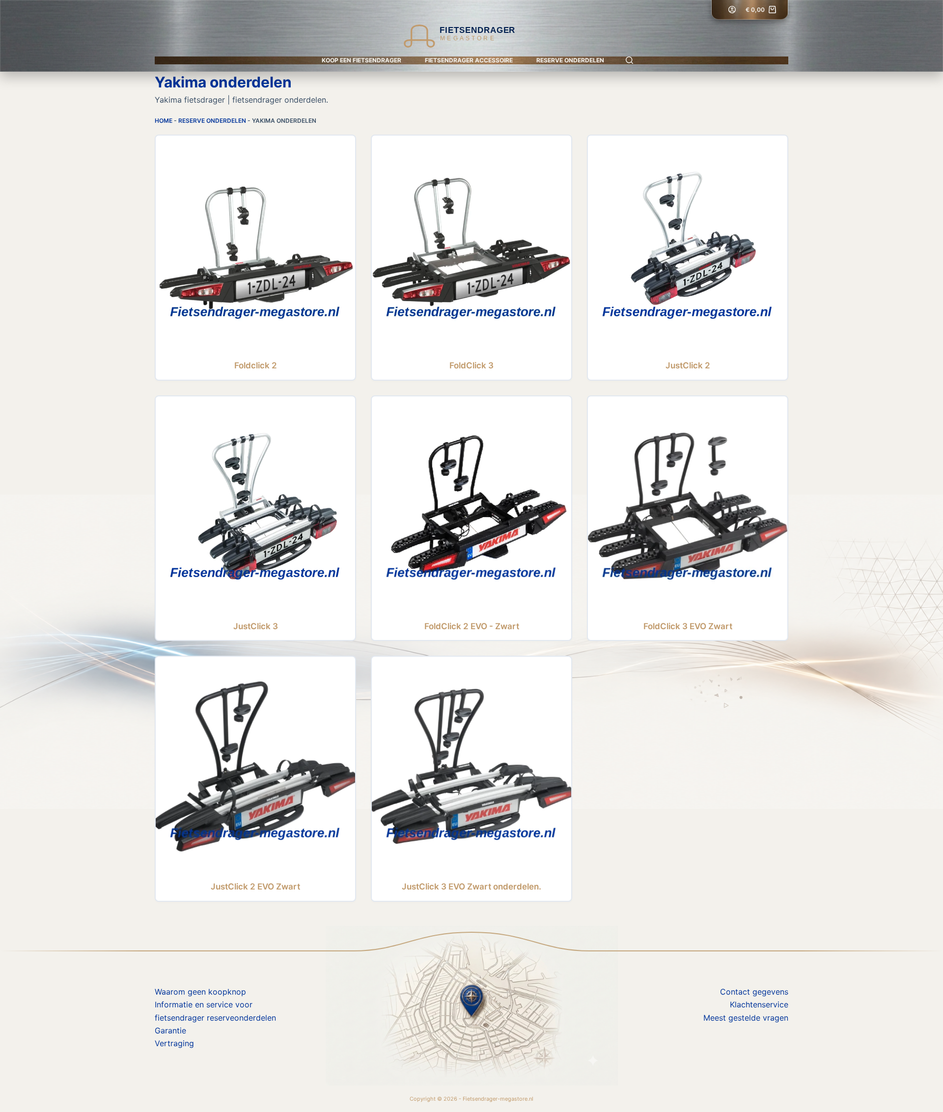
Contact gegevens (754, 992)
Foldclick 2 (255, 365)
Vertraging (174, 1043)
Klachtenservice (759, 1004)
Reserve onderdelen (570, 60)
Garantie (170, 1030)
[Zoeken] (629, 60)
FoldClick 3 (471, 365)
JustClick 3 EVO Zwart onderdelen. (471, 886)
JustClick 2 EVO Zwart (255, 886)
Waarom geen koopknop (200, 992)
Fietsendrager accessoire (469, 60)
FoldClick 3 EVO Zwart (687, 626)
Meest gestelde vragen (745, 1018)
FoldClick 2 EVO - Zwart (471, 626)
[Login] (732, 9)
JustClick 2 (688, 365)
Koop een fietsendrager (361, 60)
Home (163, 120)
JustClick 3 (255, 626)
